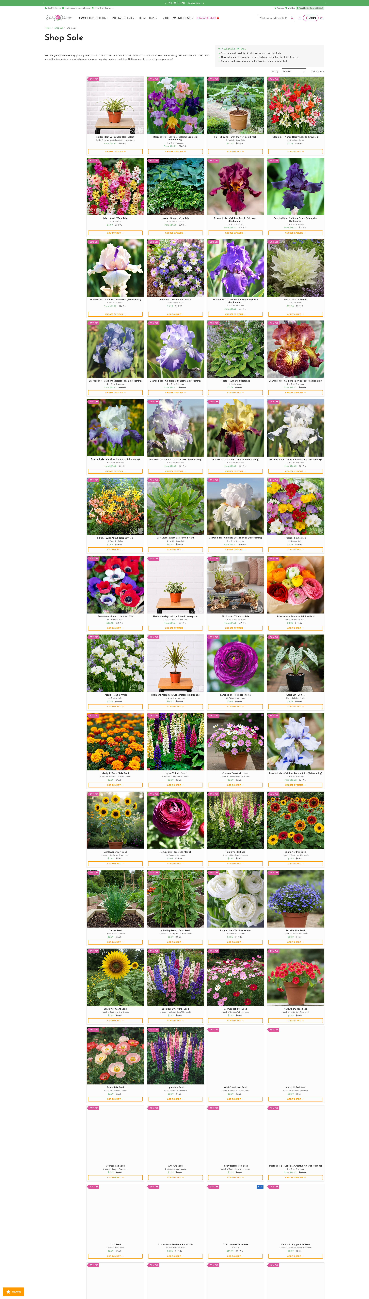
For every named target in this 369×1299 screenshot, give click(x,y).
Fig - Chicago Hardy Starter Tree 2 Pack (235, 136)
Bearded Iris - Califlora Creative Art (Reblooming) (295, 1165)
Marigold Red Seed (295, 1087)
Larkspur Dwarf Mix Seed (175, 1008)
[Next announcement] (326, 3)
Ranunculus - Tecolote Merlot (175, 851)
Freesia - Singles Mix (295, 537)
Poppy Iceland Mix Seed (235, 1165)
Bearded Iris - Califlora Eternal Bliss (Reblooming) (235, 537)
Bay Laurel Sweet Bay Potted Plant (175, 537)
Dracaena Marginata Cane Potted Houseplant (175, 694)
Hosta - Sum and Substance (235, 380)
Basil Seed (115, 1244)
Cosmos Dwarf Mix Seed (235, 773)
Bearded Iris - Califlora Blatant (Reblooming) (235, 459)
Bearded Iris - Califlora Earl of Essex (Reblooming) (175, 459)
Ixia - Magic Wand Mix (115, 218)
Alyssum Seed (175, 1165)
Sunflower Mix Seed (295, 851)
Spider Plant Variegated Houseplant (115, 136)
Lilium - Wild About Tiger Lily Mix (115, 537)
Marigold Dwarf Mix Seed (115, 773)
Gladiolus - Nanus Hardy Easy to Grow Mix (295, 136)
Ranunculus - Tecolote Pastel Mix (175, 1244)
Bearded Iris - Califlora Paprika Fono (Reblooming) (295, 380)
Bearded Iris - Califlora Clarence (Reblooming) (115, 459)
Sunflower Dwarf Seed (115, 851)
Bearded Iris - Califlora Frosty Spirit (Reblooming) (295, 773)
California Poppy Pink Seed (295, 1244)
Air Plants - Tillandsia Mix (235, 616)
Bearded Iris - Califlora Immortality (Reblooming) (295, 459)
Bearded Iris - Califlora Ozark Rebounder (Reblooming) (295, 219)
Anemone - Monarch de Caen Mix (115, 616)
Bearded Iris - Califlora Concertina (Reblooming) (115, 299)
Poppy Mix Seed (115, 1087)
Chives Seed (115, 930)
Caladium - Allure (295, 694)
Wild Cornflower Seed (235, 1087)
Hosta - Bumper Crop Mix (175, 218)
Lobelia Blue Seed (295, 930)
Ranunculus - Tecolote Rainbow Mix (295, 616)
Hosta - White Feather (295, 299)
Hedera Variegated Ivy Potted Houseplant (175, 616)
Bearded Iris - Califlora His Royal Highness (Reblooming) (235, 301)
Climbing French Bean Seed (175, 930)
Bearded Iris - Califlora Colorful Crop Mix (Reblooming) (175, 138)
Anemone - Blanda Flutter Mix (175, 299)
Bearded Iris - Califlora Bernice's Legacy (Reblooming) (235, 219)
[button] (94, 18)
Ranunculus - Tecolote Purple (235, 694)
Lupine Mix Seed (175, 1087)
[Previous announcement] (43, 3)
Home (47, 28)
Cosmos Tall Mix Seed (235, 1008)
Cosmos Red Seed (115, 1165)
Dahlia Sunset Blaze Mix (235, 1244)
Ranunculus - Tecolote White (235, 930)
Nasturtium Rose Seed (295, 1008)
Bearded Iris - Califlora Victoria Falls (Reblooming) (115, 380)
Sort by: (275, 71)
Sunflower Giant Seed (115, 1008)
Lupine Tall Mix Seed (175, 773)
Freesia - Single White (115, 694)
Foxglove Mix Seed (235, 851)
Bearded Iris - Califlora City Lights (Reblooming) (175, 380)
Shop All (59, 28)
